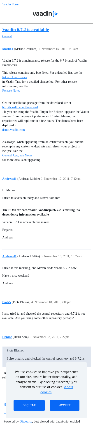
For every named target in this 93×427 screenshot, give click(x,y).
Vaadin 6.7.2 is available (25, 29)
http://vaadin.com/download (20, 107)
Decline (29, 405)
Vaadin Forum (11, 4)
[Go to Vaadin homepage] (45, 14)
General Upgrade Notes (17, 155)
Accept (64, 405)
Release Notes (11, 90)
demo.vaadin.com (13, 129)
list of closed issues (14, 77)
